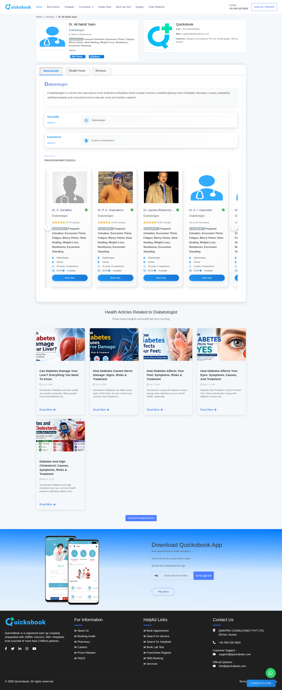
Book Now (70, 278)
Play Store (163, 591)
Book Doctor (53, 7)
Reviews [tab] (101, 70)
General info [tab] (51, 71)
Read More (45, 409)
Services (152, 663)
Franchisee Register (159, 652)
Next (234, 227)
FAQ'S (81, 658)
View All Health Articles (141, 518)
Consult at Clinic (261, 683)
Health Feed (104, 7)
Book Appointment (158, 630)
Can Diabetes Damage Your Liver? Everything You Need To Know (58, 375)
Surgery (140, 7)
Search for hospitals (159, 641)
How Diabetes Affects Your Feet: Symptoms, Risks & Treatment (165, 375)
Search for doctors (158, 636)
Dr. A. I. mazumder (200, 210)
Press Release (86, 652)
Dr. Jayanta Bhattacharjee (158, 210)
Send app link (204, 575)
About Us (83, 630)
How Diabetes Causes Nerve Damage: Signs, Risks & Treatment (113, 375)
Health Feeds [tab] (77, 70)
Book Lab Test (123, 7)
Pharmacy (84, 641)
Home (39, 7)
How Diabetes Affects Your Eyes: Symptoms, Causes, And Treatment (219, 375)
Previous (48, 227)
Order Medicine (157, 7)
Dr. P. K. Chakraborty (111, 210)
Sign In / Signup (264, 7)
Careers (82, 647)
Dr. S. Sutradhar (62, 210)
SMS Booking (155, 658)
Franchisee (85, 7)
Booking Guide (86, 636)
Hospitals (69, 7)
